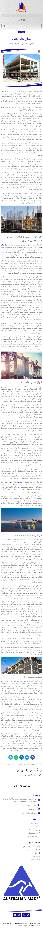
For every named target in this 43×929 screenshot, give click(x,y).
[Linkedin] (15, 915)
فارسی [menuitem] (20, 20)
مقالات (21, 32)
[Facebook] (28, 915)
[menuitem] (21, 20)
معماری (39, 116)
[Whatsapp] (24, 915)
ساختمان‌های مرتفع (15, 482)
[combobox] (23, 25)
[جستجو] (4, 25)
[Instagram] (19, 915)
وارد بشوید (23, 775)
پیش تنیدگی (26, 649)
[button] (22, 15)
